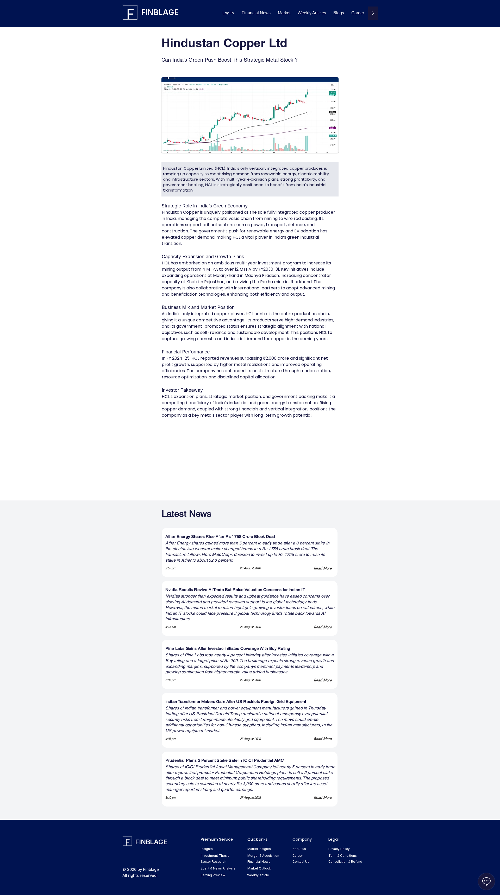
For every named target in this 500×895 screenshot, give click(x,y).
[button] (284, 13)
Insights (207, 849)
